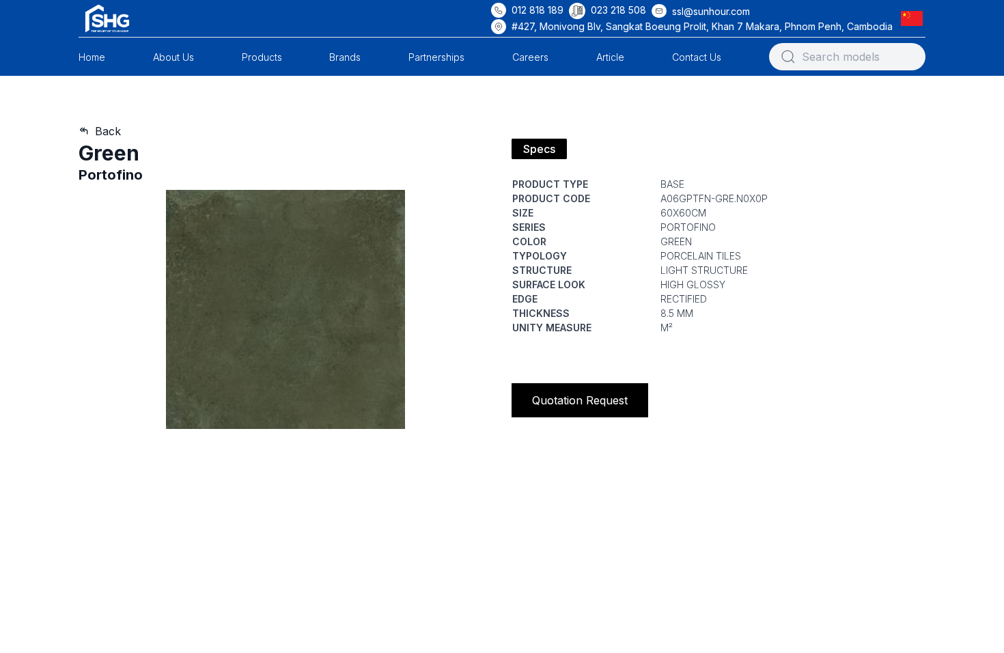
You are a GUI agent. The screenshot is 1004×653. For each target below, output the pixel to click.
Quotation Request (580, 400)
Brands (345, 57)
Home (92, 57)
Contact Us (696, 57)
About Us (173, 57)
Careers (530, 57)
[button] (914, 18)
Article (610, 57)
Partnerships (436, 57)
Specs (539, 149)
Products (262, 57)
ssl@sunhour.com (711, 11)
